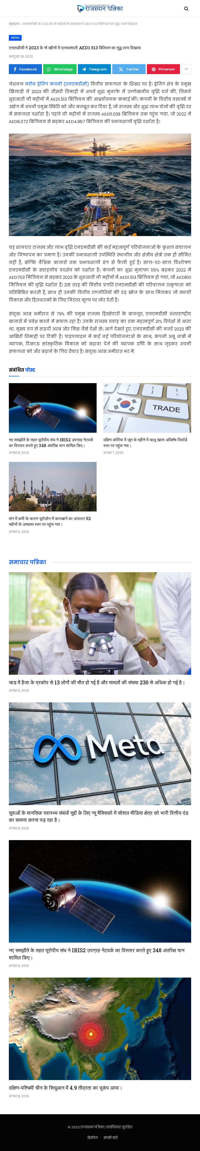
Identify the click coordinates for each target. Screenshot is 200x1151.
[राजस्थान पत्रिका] (100, 8)
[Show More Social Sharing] (186, 69)
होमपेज (93, 1137)
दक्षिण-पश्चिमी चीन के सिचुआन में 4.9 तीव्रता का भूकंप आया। (65, 1087)
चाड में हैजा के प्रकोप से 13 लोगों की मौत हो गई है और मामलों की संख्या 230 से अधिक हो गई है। (97, 682)
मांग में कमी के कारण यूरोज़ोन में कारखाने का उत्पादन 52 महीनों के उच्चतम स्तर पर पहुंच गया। (50, 521)
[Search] (186, 8)
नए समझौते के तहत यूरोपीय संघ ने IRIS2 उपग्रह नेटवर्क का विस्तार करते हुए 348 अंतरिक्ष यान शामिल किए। (51, 442)
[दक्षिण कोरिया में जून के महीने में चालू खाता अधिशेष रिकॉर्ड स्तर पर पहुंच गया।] (147, 408)
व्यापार (15, 38)
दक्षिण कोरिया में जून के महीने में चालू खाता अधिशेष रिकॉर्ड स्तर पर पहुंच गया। (145, 442)
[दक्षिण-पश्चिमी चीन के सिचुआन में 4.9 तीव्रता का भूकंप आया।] (100, 1029)
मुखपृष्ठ (14, 24)
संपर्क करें (111, 1137)
